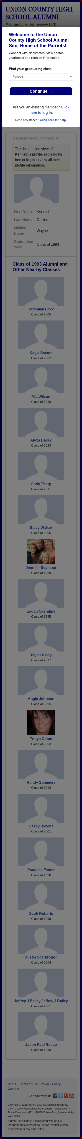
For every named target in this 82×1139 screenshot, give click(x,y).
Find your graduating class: (31, 69)
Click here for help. (53, 120)
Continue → (41, 91)
